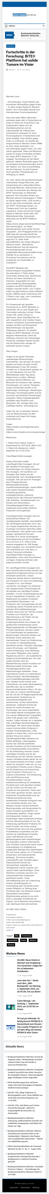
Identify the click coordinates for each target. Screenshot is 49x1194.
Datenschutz (25, 1188)
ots (12, 930)
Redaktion (12, 70)
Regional (10, 46)
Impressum (14, 1188)
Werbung (35, 1188)
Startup (11, 945)
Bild (16, 936)
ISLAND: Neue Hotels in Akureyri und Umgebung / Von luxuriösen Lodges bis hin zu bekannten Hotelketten (29, 966)
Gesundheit (12, 940)
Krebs (23, 940)
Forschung (26, 936)
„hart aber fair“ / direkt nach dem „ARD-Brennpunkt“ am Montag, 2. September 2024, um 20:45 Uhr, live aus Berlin (29, 986)
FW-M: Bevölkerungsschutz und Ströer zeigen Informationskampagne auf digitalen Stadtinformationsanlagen (25, 1085)
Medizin (33, 940)
